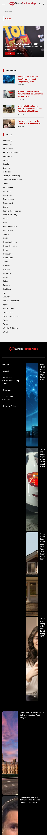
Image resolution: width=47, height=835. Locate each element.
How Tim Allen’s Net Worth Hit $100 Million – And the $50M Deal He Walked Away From (23, 47)
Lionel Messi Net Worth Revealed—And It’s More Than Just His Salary (30, 800)
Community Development (13, 180)
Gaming (6, 234)
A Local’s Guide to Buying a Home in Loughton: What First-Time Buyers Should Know (30, 108)
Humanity (7, 254)
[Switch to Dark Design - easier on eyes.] (39, 4)
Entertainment (8, 199)
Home (5, 11)
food (5, 223)
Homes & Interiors (10, 246)
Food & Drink (8, 230)
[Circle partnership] (22, 4)
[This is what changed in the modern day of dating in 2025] (9, 123)
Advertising (7, 141)
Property (6, 285)
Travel (5, 324)
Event (5, 207)
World (5, 332)
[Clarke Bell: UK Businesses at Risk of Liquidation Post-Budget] (10, 752)
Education (7, 191)
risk (4, 293)
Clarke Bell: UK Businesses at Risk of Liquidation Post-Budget (32, 715)
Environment (8, 203)
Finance (6, 219)
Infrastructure (8, 258)
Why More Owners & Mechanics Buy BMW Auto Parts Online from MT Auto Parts (30, 93)
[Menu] (4, 4)
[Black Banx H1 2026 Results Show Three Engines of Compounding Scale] (9, 79)
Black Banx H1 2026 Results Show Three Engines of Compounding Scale (28, 79)
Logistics (6, 269)
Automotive (7, 156)
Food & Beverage (10, 227)
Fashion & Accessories (12, 211)
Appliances (7, 144)
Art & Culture (8, 148)
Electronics (7, 195)
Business (6, 168)
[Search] (43, 4)
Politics (6, 281)
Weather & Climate (10, 328)
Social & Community (11, 301)
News (5, 277)
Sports (5, 305)
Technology (7, 312)
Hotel (5, 250)
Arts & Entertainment (11, 152)
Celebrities (7, 172)
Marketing (7, 273)
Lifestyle (6, 266)
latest (5, 262)
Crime (5, 184)
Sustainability (8, 309)
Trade (5, 320)
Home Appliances (10, 242)
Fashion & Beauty (10, 215)
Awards (6, 160)
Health (5, 238)
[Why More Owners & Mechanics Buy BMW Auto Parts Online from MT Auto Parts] (9, 94)
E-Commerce (8, 187)
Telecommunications (11, 316)
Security (6, 297)
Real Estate (7, 289)
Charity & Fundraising (11, 176)
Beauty (6, 164)
